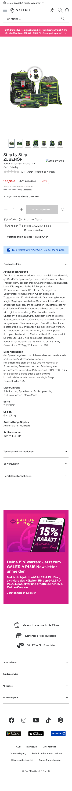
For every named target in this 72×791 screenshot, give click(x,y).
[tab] (36, 88)
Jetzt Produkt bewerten (41, 171)
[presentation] (65, 143)
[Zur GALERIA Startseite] (20, 11)
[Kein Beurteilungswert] (12, 172)
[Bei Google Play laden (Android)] (13, 733)
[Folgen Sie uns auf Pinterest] (60, 720)
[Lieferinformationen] (20, 219)
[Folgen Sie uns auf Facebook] (11, 720)
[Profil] (52, 10)
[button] (24, 3)
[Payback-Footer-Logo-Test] (58, 733)
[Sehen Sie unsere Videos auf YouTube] (36, 720)
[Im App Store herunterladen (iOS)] (36, 733)
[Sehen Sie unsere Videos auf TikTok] (48, 720)
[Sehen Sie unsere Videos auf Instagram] (23, 720)
